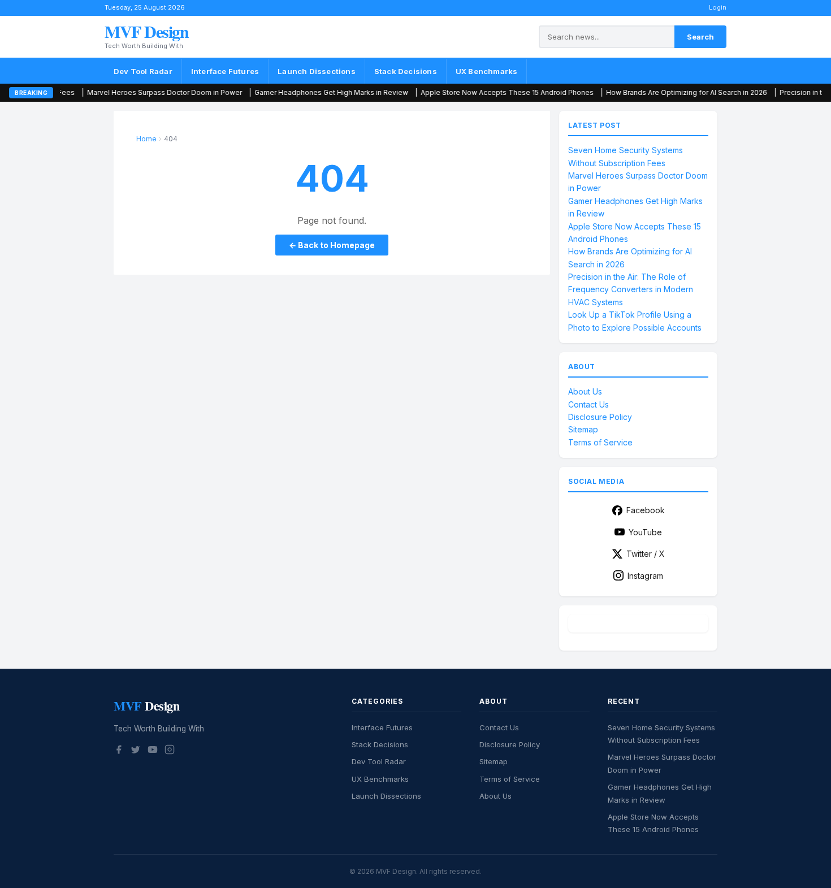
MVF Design (146, 31)
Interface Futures (225, 71)
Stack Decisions (405, 71)
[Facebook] (119, 751)
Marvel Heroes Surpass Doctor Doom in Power (122, 92)
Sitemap (583, 429)
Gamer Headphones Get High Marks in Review (289, 92)
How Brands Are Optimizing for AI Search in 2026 (644, 92)
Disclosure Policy (600, 417)
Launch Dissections (317, 71)
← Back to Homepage (332, 245)
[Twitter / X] (136, 751)
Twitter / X (645, 553)
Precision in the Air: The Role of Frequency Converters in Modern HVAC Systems (630, 289)
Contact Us (588, 404)
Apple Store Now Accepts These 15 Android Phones (464, 92)
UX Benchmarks (487, 71)
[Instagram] (170, 751)
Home (146, 139)
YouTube (645, 532)
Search (700, 36)
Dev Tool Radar (143, 71)
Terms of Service (600, 442)
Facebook (645, 510)
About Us (585, 391)
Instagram (645, 576)
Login (717, 7)
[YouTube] (153, 751)
